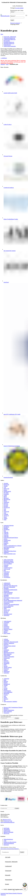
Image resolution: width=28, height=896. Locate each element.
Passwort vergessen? (15, 23)
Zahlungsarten (7, 830)
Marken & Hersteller (8, 832)
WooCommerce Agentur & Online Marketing (10, 848)
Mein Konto (6, 833)
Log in (12, 20)
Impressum (6, 844)
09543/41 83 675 (7, 819)
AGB (5, 840)
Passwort (13, 16)
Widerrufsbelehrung (8, 839)
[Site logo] (5, 16)
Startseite (3, 64)
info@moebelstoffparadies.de (7, 822)
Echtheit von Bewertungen (10, 842)
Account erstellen (19, 8)
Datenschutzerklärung (9, 843)
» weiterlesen (4, 58)
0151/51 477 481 (8, 821)
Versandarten (7, 829)
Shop (2, 34)
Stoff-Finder (6, 828)
